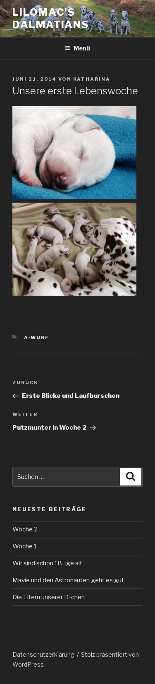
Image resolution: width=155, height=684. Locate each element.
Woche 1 (24, 546)
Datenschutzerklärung (43, 654)
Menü (82, 48)
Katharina (91, 79)
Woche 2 (25, 529)
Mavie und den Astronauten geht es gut (68, 580)
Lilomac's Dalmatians (50, 18)
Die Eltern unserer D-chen (48, 597)
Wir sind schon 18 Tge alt (47, 563)
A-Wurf (37, 337)
